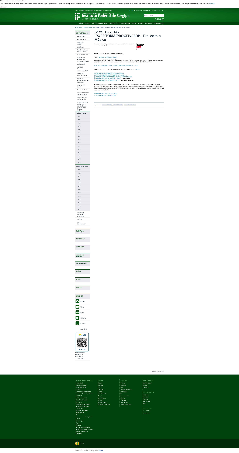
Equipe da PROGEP (80, 43)
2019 (79, 139)
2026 (79, 116)
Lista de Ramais (147, 383)
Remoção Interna (82, 166)
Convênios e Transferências (83, 391)
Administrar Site (138, 10)
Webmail (81, 23)
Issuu (144, 403)
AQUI (137, 69)
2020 (79, 136)
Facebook (145, 395)
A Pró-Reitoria (81, 39)
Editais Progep (88, 27)
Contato (145, 385)
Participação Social (81, 387)
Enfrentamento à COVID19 (83, 427)
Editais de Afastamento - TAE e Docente (83, 80)
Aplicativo (82, 323)
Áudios (81, 312)
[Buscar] (162, 15)
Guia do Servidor (82, 55)
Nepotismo (79, 423)
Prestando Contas (82, 90)
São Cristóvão (102, 398)
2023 (79, 126)
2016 (79, 149)
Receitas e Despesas (81, 398)
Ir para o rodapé (107, 10)
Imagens (82, 301)
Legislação (80, 47)
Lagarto (100, 391)
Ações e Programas (81, 385)
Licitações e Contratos (82, 400)
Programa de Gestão (101, 23)
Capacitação (81, 64)
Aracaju (100, 383)
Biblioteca (87, 23)
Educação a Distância (104, 404)
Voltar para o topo (158, 371)
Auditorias (78, 389)
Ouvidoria (140, 23)
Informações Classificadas (83, 404)
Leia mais (212, 4)
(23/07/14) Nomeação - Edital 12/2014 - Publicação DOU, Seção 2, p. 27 (116, 66)
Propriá (100, 396)
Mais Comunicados (81, 223)
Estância (100, 385)
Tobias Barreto (102, 402)
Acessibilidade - (147, 10)
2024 (79, 123)
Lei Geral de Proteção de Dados (84, 429)
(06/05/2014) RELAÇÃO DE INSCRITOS (105, 94)
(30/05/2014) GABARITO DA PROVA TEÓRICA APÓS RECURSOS (113, 77)
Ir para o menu (89, 10)
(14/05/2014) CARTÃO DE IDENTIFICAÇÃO (107, 80)
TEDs (77, 414)
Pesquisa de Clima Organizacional (83, 93)
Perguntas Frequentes (82, 410)
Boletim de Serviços (159, 23)
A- (132, 10)
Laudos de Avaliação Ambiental (80, 214)
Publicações (83, 318)
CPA (93, 23)
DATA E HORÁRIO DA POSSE (108, 57)
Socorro (100, 400)
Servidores (79, 402)
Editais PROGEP (118, 104)
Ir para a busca (98, 10)
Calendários (112, 23)
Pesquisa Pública (125, 23)
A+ (129, 10)
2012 (79, 162)
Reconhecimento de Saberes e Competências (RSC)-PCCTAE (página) (82, 106)
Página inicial (79, 27)
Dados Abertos (80, 412)
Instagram (146, 397)
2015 (79, 152)
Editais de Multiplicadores (82, 74)
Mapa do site (146, 413)
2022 (79, 129)
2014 (94, 27)
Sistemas (134, 23)
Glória (99, 387)
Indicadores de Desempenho (82, 98)
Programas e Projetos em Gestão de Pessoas (83, 59)
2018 (79, 143)
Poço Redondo (102, 394)
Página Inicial (81, 36)
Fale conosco (148, 23)
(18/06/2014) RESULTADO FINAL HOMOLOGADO (109, 73)
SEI (118, 23)
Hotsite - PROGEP (107, 104)
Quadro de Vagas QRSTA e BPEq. (82, 51)
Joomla (101, 450)
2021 (79, 133)
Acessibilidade (147, 411)
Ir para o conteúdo (79, 10)
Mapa (163, 10)
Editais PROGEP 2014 (130, 104)
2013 (79, 159)
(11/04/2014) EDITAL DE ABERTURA (105, 95)
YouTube (145, 399)
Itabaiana (100, 389)
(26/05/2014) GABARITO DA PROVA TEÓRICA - (108, 79)
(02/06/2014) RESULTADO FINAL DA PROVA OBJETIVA (110, 75)
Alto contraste (156, 10)
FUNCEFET (79, 425)
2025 (79, 119)
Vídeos (81, 307)
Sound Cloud (146, 401)
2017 (79, 146)
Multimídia (83, 329)
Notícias (79, 219)
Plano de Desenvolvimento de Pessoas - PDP (82, 69)
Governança (79, 421)
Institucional (79, 383)
